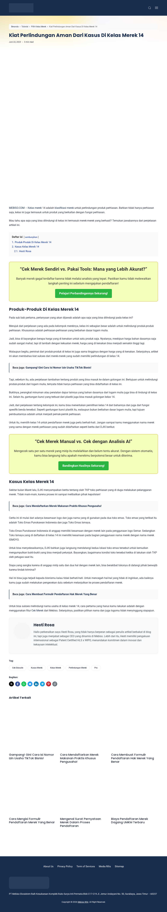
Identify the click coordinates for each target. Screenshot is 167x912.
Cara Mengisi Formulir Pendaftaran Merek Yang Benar (32, 820)
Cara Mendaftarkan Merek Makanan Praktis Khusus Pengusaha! (63, 506)
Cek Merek (37, 610)
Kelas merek (35, 207)
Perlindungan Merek (78, 668)
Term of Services (85, 866)
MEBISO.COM (17, 207)
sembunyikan (31, 237)
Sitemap (119, 866)
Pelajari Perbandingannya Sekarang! (83, 293)
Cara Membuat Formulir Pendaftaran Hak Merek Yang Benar (61, 594)
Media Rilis (105, 866)
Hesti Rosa (44, 625)
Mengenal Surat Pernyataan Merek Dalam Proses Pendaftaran (80, 822)
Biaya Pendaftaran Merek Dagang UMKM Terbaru (129, 820)
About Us (48, 866)
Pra (96, 668)
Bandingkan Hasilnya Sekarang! (83, 465)
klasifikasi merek (64, 207)
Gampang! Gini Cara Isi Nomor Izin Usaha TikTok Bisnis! (58, 367)
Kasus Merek (36, 668)
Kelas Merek (55, 668)
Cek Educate (17, 668)
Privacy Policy (65, 866)
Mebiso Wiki (83, 902)
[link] (11, 684)
